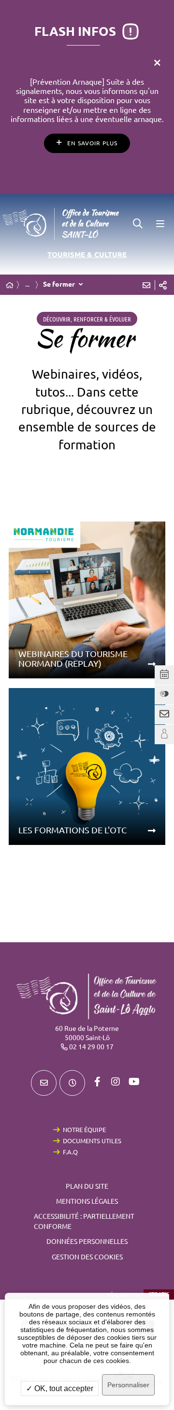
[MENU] (159, 223)
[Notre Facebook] (97, 1081)
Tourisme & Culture (87, 254)
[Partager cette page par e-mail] (146, 285)
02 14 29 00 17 (91, 1047)
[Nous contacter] (44, 1083)
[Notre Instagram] (115, 1081)
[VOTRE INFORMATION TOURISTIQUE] (164, 695)
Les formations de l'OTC (72, 830)
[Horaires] (72, 1083)
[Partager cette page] (163, 285)
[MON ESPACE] (164, 734)
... (27, 284)
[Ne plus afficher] (157, 63)
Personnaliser (128, 1385)
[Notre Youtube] (134, 1081)
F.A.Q (70, 1152)
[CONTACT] (164, 714)
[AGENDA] (164, 675)
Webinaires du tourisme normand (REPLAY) (73, 659)
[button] (138, 224)
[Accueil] (10, 285)
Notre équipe (84, 1129)
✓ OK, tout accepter (59, 1388)
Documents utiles (92, 1140)
